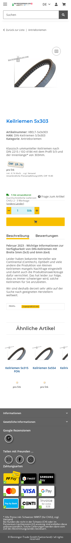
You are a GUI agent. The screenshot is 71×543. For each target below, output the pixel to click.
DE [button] (45, 4)
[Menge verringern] (9, 210)
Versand (32, 173)
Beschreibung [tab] (17, 236)
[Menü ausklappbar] (5, 2)
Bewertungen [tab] (47, 236)
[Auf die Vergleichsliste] (56, 51)
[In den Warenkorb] (9, 41)
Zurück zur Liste (15, 30)
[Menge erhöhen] (37, 210)
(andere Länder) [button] (15, 203)
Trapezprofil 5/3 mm (30, 306)
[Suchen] (63, 14)
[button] (56, 4)
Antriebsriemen (31, 139)
